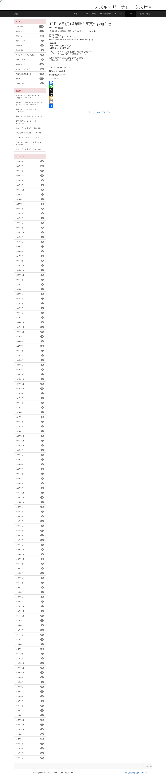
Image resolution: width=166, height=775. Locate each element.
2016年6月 (29, 691)
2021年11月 (29, 384)
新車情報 (29, 45)
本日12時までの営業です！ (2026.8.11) (29, 116)
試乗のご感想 (29, 59)
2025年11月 (29, 190)
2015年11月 (29, 724)
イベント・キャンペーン (29, 69)
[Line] (100, 86)
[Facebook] (100, 83)
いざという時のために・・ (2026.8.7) (29, 137)
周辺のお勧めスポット (29, 74)
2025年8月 (29, 199)
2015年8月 (29, 739)
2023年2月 (29, 313)
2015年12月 (29, 720)
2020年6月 (29, 464)
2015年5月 (29, 753)
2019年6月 (29, 521)
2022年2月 (29, 369)
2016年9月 (29, 677)
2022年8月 (29, 341)
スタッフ (119, 13)
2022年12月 (29, 322)
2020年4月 (29, 474)
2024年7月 (29, 242)
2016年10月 (29, 672)
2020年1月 (29, 488)
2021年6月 (29, 407)
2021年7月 (29, 403)
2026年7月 (29, 166)
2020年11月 (29, 440)
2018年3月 (29, 592)
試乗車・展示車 (90, 13)
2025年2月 (29, 223)
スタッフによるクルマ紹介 (29, 55)
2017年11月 (29, 611)
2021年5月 (29, 412)
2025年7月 (29, 204)
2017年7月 (29, 630)
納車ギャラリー (29, 64)
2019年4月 (29, 530)
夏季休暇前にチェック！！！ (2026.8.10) (26, 122)
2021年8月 (29, 398)
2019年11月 (29, 497)
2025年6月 (29, 208)
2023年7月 (29, 289)
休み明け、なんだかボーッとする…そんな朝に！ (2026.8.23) (29, 96)
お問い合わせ (145, 13)
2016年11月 (29, 668)
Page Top (148, 766)
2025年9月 (29, 194)
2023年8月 (29, 284)
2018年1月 (29, 601)
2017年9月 (29, 620)
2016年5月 (29, 696)
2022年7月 (29, 346)
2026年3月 (29, 180)
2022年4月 (29, 360)
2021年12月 (29, 379)
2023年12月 (29, 265)
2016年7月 (29, 687)
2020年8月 (29, 455)
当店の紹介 (106, 13)
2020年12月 (29, 436)
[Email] (100, 102)
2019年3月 (29, 535)
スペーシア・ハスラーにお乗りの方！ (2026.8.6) (29, 143)
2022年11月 (29, 327)
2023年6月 (29, 294)
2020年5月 (29, 469)
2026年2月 (29, 185)
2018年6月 (29, 578)
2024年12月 (29, 232)
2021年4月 (29, 417)
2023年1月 (29, 317)
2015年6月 (29, 748)
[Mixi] (100, 98)
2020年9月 (29, 450)
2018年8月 (29, 568)
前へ (90, 112)
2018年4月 (29, 587)
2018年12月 (29, 549)
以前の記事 (29, 83)
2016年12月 (29, 663)
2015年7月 (29, 743)
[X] (100, 90)
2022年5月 (29, 355)
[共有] (100, 106)
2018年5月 (29, 582)
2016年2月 (29, 710)
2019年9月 (29, 507)
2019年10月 (29, 502)
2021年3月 (29, 421)
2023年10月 (29, 275)
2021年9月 (29, 393)
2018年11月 (29, 554)
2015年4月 (29, 758)
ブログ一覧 (100, 112)
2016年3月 (29, 706)
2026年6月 (29, 171)
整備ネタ (29, 31)
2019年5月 (29, 526)
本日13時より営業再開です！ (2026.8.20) (26, 110)
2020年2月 (29, 483)
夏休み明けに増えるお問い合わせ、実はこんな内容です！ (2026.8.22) (29, 103)
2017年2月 (29, 653)
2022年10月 (29, 332)
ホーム (78, 13)
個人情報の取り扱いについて (136, 772)
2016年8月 (29, 682)
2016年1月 (29, 715)
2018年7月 (29, 573)
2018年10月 (29, 559)
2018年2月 (29, 597)
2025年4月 (29, 213)
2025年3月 (29, 218)
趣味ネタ (29, 36)
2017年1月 (29, 658)
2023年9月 (29, 280)
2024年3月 (29, 256)
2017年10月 (29, 616)
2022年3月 (29, 365)
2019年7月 (29, 516)
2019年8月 (29, 511)
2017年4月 (29, 644)
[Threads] (100, 94)
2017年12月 (29, 606)
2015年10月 (29, 729)
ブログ (131, 13)
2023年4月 (29, 303)
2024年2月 (29, 261)
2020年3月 (29, 478)
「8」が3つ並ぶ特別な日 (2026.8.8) (28, 133)
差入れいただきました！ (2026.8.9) (28, 128)
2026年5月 (29, 175)
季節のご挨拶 (29, 40)
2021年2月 (29, 426)
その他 (29, 78)
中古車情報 (29, 50)
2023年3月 (29, 308)
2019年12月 (29, 493)
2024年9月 (29, 237)
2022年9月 (29, 336)
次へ (111, 112)
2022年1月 (29, 374)
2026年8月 (29, 161)
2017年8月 (29, 625)
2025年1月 (29, 227)
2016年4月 (29, 701)
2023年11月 (29, 270)
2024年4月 (29, 251)
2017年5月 (29, 639)
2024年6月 (29, 246)
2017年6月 (29, 635)
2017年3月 (29, 649)
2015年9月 (29, 734)
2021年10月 (29, 388)
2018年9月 (29, 563)
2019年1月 (29, 545)
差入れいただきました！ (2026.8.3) (28, 149)
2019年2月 (29, 540)
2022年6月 (29, 350)
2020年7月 (29, 459)
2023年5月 (29, 298)
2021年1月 (29, 431)
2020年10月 (29, 445)
